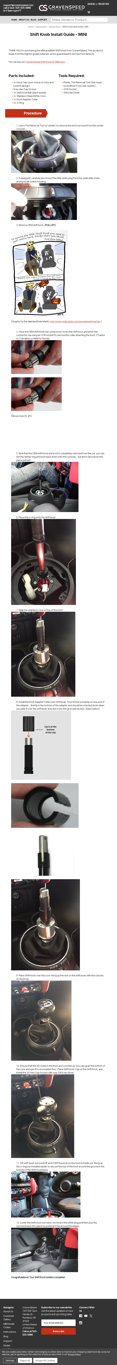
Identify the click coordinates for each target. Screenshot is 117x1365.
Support (42, 19)
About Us (24, 19)
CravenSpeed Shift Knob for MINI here (45, 61)
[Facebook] (80, 1315)
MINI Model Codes (8, 1325)
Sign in (91, 4)
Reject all (25, 1360)
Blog (33, 19)
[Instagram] (80, 1322)
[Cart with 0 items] (89, 12)
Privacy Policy (74, 1354)
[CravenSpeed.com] (59, 7)
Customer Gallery (8, 1317)
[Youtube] (85, 1315)
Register (103, 4)
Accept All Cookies (45, 1360)
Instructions (9, 1331)
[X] (90, 1315)
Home (14, 19)
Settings (10, 1360)
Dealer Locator (7, 1347)
